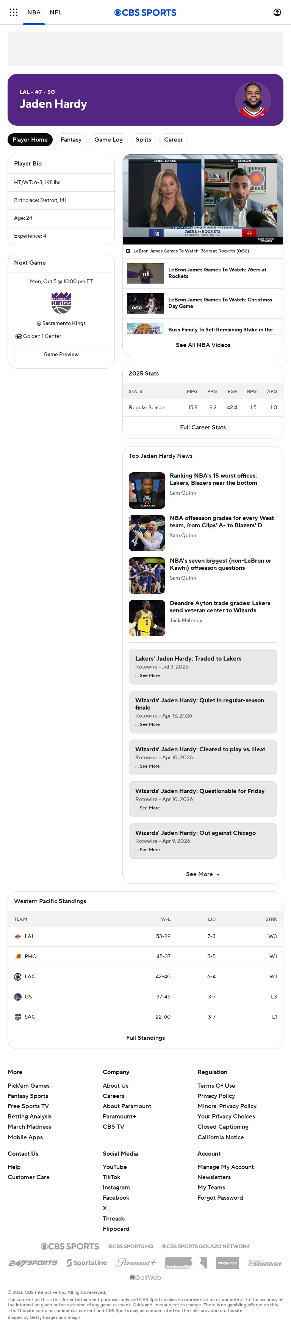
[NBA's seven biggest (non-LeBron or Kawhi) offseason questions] (147, 575)
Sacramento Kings (64, 323)
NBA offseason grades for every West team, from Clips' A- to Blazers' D (222, 521)
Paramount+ (119, 1116)
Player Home (30, 140)
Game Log (108, 140)
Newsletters (214, 1177)
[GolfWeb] (145, 1278)
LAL (29, 936)
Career (173, 140)
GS (28, 997)
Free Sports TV (28, 1106)
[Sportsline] (87, 1261)
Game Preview (61, 354)
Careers (113, 1096)
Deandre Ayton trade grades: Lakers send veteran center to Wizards (220, 606)
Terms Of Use (216, 1086)
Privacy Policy (216, 1096)
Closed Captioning (223, 1127)
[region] (203, 199)
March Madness (29, 1127)
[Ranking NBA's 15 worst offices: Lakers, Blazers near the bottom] (147, 490)
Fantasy (71, 140)
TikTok (111, 1177)
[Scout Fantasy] (265, 1262)
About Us (115, 1086)
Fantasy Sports (28, 1096)
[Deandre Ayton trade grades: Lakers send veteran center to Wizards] (147, 618)
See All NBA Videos (203, 345)
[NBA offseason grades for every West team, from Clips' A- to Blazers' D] (147, 533)
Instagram (116, 1187)
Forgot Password (220, 1198)
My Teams (211, 1187)
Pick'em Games (29, 1086)
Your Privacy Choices (226, 1116)
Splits (143, 140)
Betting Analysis (30, 1116)
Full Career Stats (203, 427)
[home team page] (61, 302)
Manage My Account (225, 1167)
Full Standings (145, 1038)
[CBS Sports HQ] (130, 1245)
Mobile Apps (25, 1137)
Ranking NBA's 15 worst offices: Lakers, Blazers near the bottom (213, 479)
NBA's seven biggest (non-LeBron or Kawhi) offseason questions (220, 564)
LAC (30, 976)
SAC (30, 1017)
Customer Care (29, 1177)
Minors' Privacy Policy (227, 1106)
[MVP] (227, 1260)
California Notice (220, 1137)
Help (14, 1167)
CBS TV (113, 1127)
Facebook (116, 1198)
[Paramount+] (136, 1261)
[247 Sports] (33, 1261)
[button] (14, 12)
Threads (114, 1218)
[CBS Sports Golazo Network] (206, 1245)
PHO (31, 956)
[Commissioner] (186, 1260)
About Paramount (127, 1106)
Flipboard (116, 1229)
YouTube (115, 1167)
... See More (147, 675)
